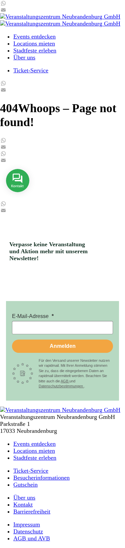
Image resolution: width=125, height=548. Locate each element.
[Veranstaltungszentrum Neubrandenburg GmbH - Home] (60, 410)
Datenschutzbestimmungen (61, 386)
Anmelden (63, 346)
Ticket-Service (30, 70)
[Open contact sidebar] (17, 197)
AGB (65, 381)
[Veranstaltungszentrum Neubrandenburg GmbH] (60, 16)
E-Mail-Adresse (31, 316)
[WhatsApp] (62, 3)
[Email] (62, 10)
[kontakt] (17, 197)
